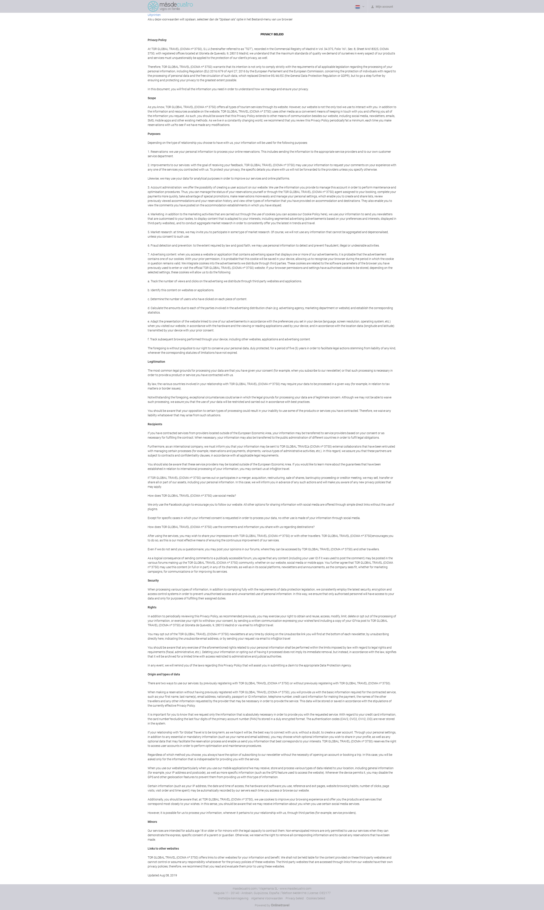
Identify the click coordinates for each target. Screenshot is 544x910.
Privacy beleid (295, 898)
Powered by (272, 905)
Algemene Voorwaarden (267, 898)
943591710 (299, 893)
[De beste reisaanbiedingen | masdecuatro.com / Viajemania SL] (170, 6)
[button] (359, 6)
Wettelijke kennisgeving (233, 898)
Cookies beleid (315, 898)
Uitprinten (154, 15)
